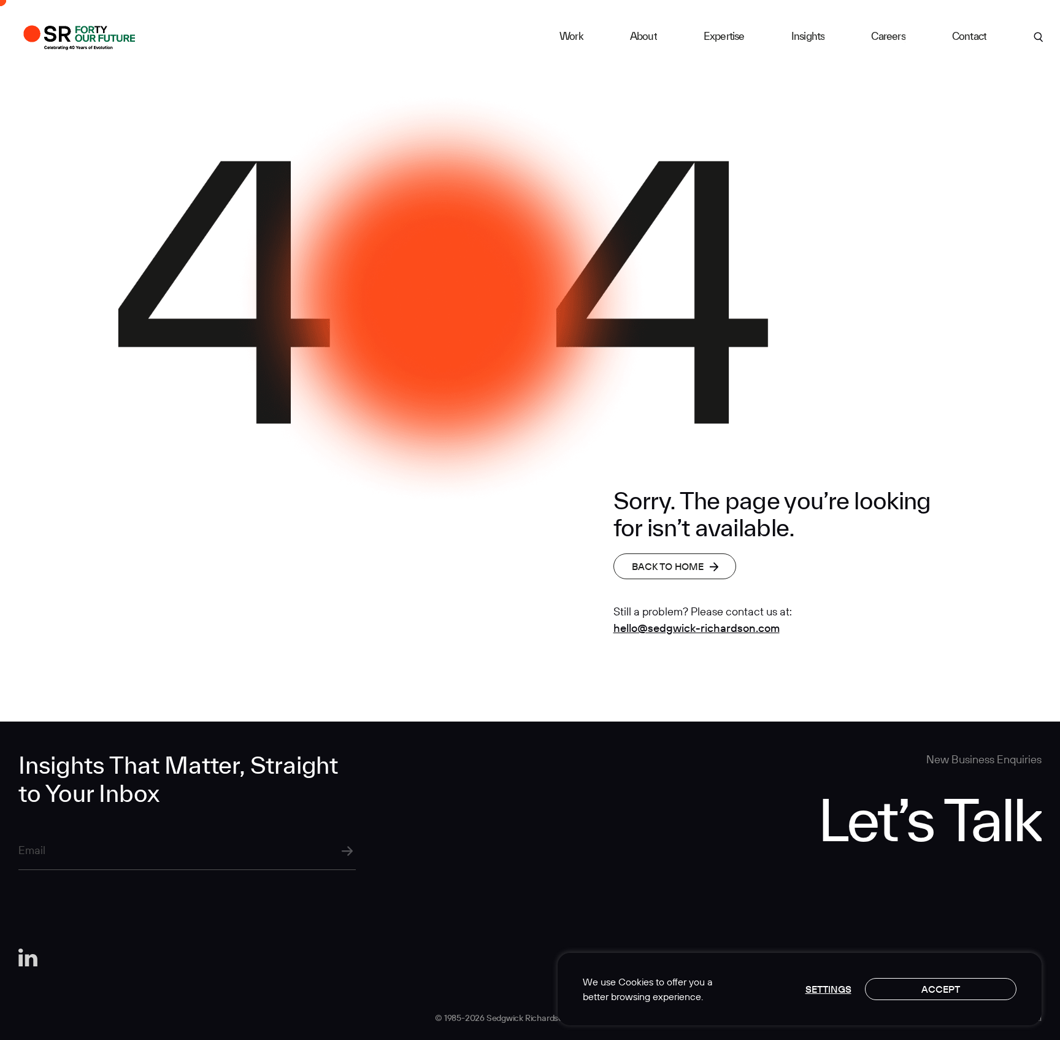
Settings (828, 989)
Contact (969, 35)
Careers (888, 35)
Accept (940, 989)
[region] (800, 989)
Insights (808, 35)
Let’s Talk (930, 818)
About (643, 35)
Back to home (668, 566)
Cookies (635, 982)
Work (571, 35)
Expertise (724, 35)
